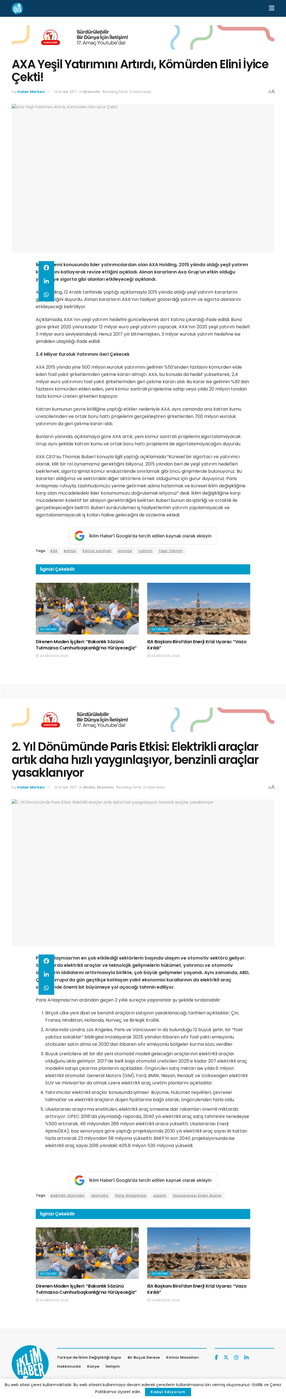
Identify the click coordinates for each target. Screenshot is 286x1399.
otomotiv (100, 1195)
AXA (54, 550)
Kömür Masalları (182, 1357)
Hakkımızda (69, 1366)
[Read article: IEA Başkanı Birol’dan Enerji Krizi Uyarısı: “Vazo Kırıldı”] (198, 609)
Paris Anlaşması (131, 1195)
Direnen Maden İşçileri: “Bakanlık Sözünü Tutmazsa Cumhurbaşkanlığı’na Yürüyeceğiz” (86, 644)
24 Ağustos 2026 (53, 656)
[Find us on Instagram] (236, 1357)
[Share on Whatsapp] (46, 294)
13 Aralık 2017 (65, 91)
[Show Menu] (271, 8)
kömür (70, 550)
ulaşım (159, 1195)
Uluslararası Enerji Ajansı (197, 1195)
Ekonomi (91, 91)
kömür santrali (97, 550)
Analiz (89, 787)
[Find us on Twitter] (225, 1357)
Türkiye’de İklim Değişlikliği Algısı (89, 1357)
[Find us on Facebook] (216, 1357)
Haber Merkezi (31, 91)
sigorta (125, 550)
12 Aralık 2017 (65, 787)
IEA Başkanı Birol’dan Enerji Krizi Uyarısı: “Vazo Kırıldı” (196, 644)
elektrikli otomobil (67, 1195)
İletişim (113, 1366)
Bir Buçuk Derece (144, 1357)
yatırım (145, 550)
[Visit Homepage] (17, 8)
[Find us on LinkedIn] (246, 1357)
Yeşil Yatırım (171, 550)
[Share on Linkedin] (46, 281)
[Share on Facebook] (46, 268)
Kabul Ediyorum (168, 1392)
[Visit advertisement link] (143, 41)
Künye (93, 1366)
